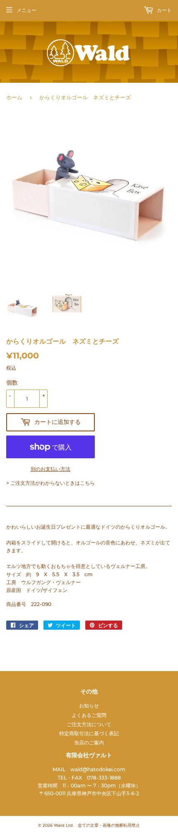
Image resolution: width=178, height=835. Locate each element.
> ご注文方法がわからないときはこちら (50, 483)
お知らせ (89, 706)
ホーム (14, 97)
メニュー (26, 10)
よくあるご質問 (89, 715)
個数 (12, 382)
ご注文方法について (89, 724)
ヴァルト (46, 52)
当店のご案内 (89, 742)
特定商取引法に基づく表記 (89, 733)
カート (164, 10)
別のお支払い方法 (50, 469)
